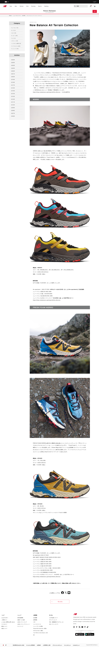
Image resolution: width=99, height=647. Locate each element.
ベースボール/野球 (16, 43)
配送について (4, 626)
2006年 (13, 116)
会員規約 (39, 645)
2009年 (13, 107)
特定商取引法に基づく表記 (18, 645)
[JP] (5, 2)
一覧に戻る (59, 601)
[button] (90, 6)
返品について (4, 628)
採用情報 (35, 619)
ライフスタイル (15, 46)
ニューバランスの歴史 (38, 626)
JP (5, 645)
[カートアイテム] (95, 6)
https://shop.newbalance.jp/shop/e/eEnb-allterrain (46, 92)
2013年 (13, 96)
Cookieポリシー (76, 645)
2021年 (13, 73)
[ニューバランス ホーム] (5, 6)
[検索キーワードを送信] (75, 6)
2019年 (13, 79)
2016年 (13, 88)
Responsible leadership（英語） (40, 628)
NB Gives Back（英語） (38, 630)
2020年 (13, 76)
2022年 (13, 71)
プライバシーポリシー (57, 645)
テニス (13, 38)
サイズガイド (4, 624)
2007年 (13, 113)
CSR (34, 622)
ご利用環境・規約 (46, 645)
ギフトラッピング (53, 619)
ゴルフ (13, 33)
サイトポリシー (67, 645)
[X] (65, 593)
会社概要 (35, 617)
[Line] (69, 593)
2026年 (13, 59)
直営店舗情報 (20, 617)
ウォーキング (14, 27)
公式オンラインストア (22, 622)
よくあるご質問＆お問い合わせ (8, 622)
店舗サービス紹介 (21, 619)
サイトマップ (20, 626)
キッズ (13, 30)
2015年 (13, 90)
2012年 (13, 99)
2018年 (13, 82)
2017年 (13, 85)
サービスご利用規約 (30, 645)
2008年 (13, 110)
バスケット (14, 40)
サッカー (14, 35)
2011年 (13, 102)
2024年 (13, 65)
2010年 (13, 104)
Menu (95, 11)
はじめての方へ (5, 617)
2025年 (13, 62)
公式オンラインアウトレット (23, 624)
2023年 (13, 68)
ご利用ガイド (4, 619)
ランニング (15, 48)
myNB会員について (53, 617)
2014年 (13, 93)
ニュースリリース (37, 624)
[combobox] (81, 6)
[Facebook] (62, 593)
